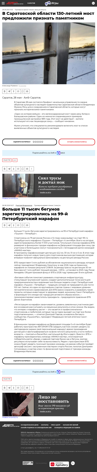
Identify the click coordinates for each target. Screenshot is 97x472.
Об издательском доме (29, 425)
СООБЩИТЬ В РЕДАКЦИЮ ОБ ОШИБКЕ (67, 427)
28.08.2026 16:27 (8, 205)
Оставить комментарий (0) (77, 142)
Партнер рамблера (41, 463)
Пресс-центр (55, 425)
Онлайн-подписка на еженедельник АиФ (36, 427)
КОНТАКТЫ (44, 425)
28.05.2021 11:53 (7, 10)
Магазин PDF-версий (70, 425)
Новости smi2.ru (10, 198)
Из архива (22, 86)
